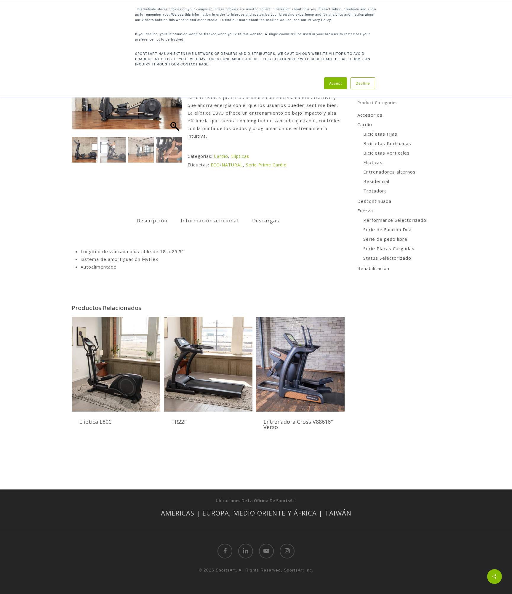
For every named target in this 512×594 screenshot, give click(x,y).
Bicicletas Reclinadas (387, 143)
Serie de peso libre (385, 239)
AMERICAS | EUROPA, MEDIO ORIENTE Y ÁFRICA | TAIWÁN (256, 512)
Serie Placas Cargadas (389, 248)
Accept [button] (335, 83)
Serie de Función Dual (388, 229)
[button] (174, 97)
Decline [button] (363, 83)
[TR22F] (208, 364)
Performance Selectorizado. (395, 220)
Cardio (221, 156)
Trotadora (375, 191)
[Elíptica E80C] (116, 364)
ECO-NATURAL (227, 165)
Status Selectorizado (387, 258)
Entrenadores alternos (389, 172)
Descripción (152, 220)
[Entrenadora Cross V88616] (300, 364)
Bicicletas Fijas (380, 134)
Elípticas (240, 156)
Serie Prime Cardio (266, 165)
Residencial (376, 181)
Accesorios (370, 115)
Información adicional (210, 220)
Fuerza (365, 210)
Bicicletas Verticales (386, 153)
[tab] (152, 220)
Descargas (265, 220)
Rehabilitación (373, 268)
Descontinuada (374, 201)
